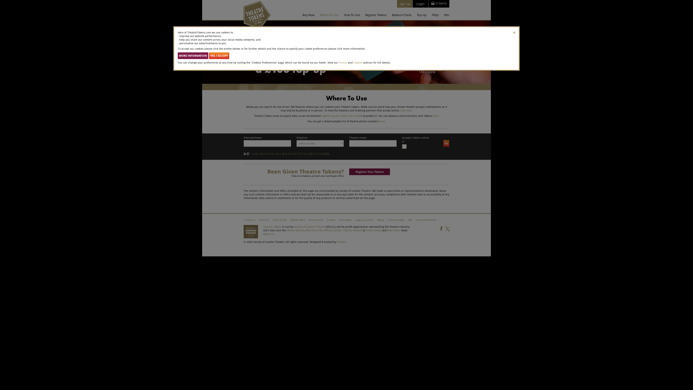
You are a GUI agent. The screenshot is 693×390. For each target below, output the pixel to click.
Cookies (358, 62)
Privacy (343, 62)
